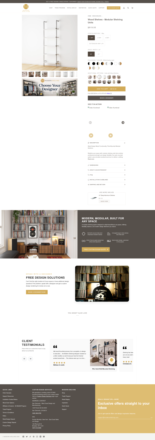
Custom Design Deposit (9, 422)
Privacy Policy (6, 426)
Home (89, 16)
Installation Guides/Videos (10, 399)
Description (94, 143)
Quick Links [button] (7, 390)
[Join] (150, 417)
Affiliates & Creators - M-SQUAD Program (14, 406)
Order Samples (7, 393)
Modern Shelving (10, 436)
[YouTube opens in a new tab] (44, 436)
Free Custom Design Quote (95, 249)
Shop (63, 393)
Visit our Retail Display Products (89, 1)
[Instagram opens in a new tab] (37, 436)
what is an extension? (98, 170)
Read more (91, 159)
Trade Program (7, 409)
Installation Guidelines (99, 180)
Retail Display (66, 399)
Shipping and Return (97, 184)
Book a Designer (106, 98)
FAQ (91, 175)
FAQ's (4, 416)
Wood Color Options (8, 403)
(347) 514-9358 (36, 428)
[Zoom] (50, 43)
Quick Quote (65, 406)
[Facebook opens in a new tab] (23, 436)
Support (64, 409)
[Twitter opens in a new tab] (27, 436)
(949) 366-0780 (36, 413)
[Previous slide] (24, 358)
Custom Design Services (44, 396)
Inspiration (65, 403)
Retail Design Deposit (9, 419)
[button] (51, 8)
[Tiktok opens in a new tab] (30, 436)
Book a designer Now (36, 292)
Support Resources (8, 396)
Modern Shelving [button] (69, 390)
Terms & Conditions (8, 412)
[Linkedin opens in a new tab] (40, 436)
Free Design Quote (113, 8)
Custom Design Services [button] (42, 390)
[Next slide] (30, 358)
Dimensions (94, 165)
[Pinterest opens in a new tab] (33, 436)
